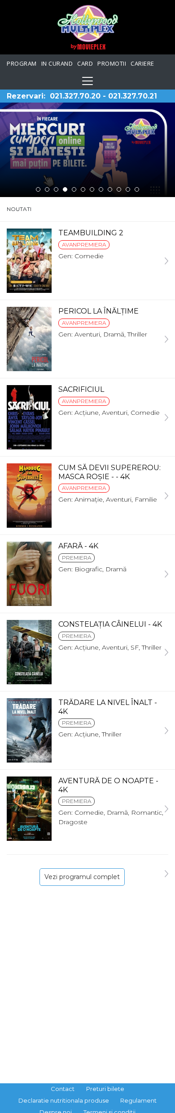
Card (85, 63)
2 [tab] (47, 189)
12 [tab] (137, 189)
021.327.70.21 (132, 96)
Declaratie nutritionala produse (63, 1100)
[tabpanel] (87, 150)
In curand (57, 63)
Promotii (111, 63)
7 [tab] (92, 189)
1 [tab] (38, 189)
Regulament (138, 1100)
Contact (62, 1088)
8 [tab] (101, 189)
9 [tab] (110, 189)
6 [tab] (83, 189)
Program (22, 63)
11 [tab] (128, 189)
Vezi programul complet (82, 877)
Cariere (142, 63)
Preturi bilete (105, 1088)
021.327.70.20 (75, 96)
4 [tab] (65, 189)
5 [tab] (74, 189)
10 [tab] (119, 189)
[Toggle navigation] (87, 81)
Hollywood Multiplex (87, 27)
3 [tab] (56, 189)
